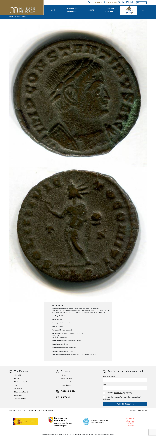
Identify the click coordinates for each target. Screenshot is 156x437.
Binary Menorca (142, 410)
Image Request (66, 382)
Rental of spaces (66, 378)
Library (63, 375)
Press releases (65, 385)
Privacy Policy (118, 393)
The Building (18, 375)
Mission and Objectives (21, 382)
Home (11, 17)
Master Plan (18, 395)
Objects (17, 17)
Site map (50, 410)
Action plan (18, 389)
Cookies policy (43, 410)
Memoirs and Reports (21, 392)
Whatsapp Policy (32, 410)
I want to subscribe (125, 404)
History (16, 378)
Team (16, 385)
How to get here (111, 3)
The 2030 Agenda (20, 399)
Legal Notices (13, 410)
